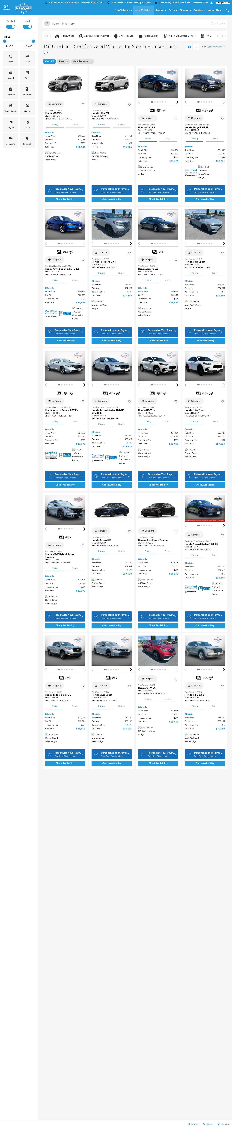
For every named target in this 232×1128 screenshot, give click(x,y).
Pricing (55, 125)
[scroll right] (222, 36)
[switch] (10, 24)
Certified (11, 21)
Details (75, 125)
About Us (213, 10)
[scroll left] (47, 36)
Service (159, 10)
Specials (198, 10)
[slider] (4, 41)
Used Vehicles (142, 10)
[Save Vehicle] (82, 104)
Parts (172, 10)
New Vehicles (122, 10)
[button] (227, 10)
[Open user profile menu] (211, 2)
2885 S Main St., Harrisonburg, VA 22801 (131, 3)
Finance (184, 10)
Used (27, 21)
